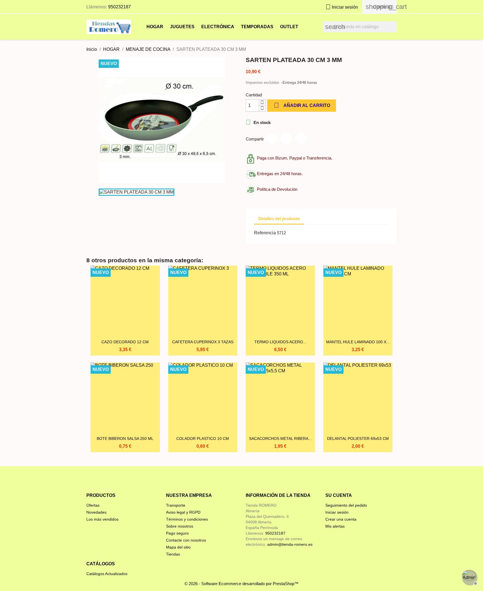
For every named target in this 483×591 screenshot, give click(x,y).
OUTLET (289, 26)
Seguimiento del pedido (346, 505)
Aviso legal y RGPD (183, 512)
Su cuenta (338, 495)
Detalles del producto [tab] (279, 218)
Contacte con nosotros (186, 540)
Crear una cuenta (340, 519)
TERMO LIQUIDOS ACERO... (280, 342)
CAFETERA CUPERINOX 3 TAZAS (202, 342)
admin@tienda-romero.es (289, 544)
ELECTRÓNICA (217, 26)
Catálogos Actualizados (106, 573)
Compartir (271, 138)
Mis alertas (335, 526)
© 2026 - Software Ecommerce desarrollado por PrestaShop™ (241, 583)
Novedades (96, 512)
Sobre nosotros (179, 526)
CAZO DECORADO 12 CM (125, 342)
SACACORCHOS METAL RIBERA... (280, 438)
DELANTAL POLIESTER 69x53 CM (358, 438)
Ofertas (93, 505)
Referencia (265, 232)
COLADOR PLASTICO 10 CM (202, 438)
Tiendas (173, 554)
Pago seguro (177, 533)
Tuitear (286, 138)
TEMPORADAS (257, 26)
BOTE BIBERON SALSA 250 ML (125, 438)
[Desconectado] (469, 577)
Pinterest (300, 138)
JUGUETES (182, 26)
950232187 (119, 6)
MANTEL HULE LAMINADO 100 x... (358, 342)
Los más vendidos (102, 519)
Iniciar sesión (337, 512)
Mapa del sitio (178, 547)
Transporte (175, 505)
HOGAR (154, 26)
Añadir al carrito (302, 105)
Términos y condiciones (187, 519)
